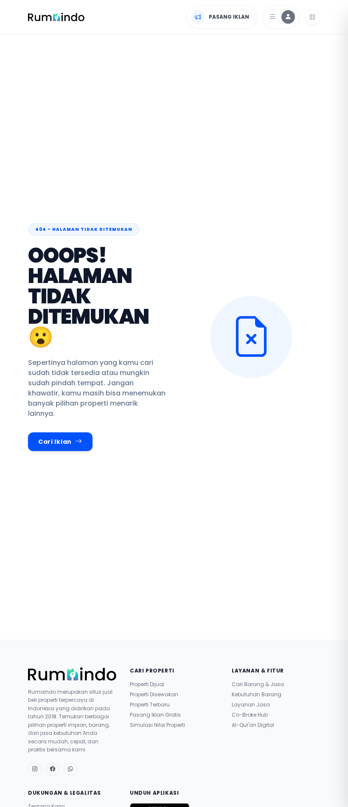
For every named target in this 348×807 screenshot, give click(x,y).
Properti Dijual (147, 684)
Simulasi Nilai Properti (157, 725)
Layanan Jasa (251, 704)
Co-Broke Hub (250, 715)
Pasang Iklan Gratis (155, 715)
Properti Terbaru (150, 704)
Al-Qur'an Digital (253, 725)
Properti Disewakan (154, 694)
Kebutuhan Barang (256, 694)
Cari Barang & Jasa (258, 684)
